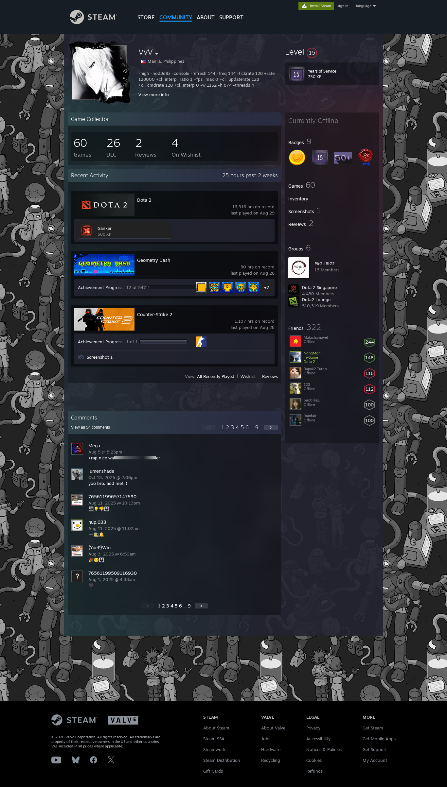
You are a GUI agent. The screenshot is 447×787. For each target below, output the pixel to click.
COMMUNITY (175, 17)
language (363, 6)
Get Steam (373, 727)
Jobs (265, 738)
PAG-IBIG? (324, 263)
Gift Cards (213, 771)
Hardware (270, 749)
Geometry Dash (153, 260)
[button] (332, 51)
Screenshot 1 (100, 357)
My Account (375, 760)
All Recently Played (215, 376)
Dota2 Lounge (316, 299)
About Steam (216, 727)
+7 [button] (266, 287)
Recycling (270, 760)
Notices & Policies (324, 749)
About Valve (273, 727)
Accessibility (318, 738)
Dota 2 (144, 200)
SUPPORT (231, 17)
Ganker (105, 228)
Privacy (313, 727)
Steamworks (215, 749)
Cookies (314, 760)
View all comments (90, 427)
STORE (146, 17)
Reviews (270, 376)
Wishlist (248, 376)
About (206, 17)
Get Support (375, 749)
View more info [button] (153, 94)
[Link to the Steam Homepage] (93, 22)
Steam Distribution (221, 760)
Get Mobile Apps (379, 738)
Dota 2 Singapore (319, 287)
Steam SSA (213, 738)
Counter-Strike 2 (154, 314)
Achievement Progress (100, 287)
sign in (342, 6)
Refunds (314, 771)
